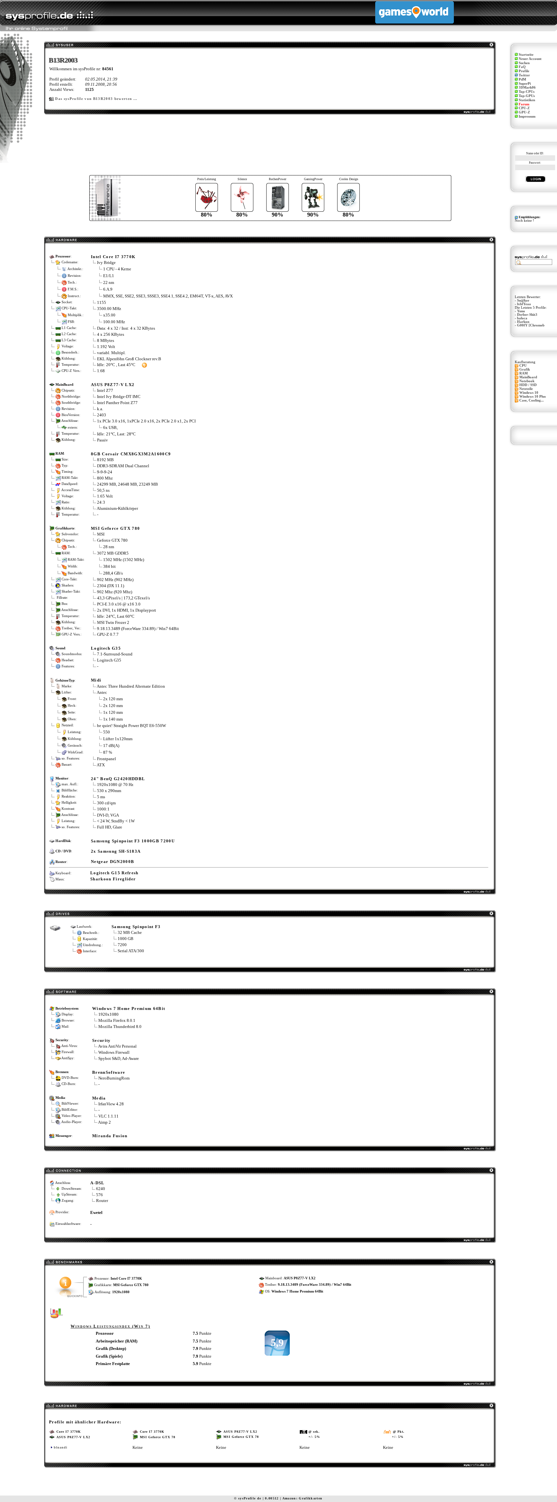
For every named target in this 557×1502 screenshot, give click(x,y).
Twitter (524, 75)
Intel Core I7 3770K (113, 256)
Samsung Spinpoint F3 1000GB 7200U (133, 840)
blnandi (60, 1447)
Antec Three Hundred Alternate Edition (131, 686)
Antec (102, 692)
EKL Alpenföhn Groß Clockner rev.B (129, 358)
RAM (523, 373)
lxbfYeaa (524, 304)
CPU (523, 365)
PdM (522, 79)
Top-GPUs (527, 96)
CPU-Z (524, 108)
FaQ (522, 67)
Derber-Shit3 (527, 314)
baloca (522, 318)
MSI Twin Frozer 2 (113, 622)
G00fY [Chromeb (530, 325)
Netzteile (526, 389)
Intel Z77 (105, 390)
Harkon (523, 322)
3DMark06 (527, 87)
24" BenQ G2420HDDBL (118, 778)
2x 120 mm (113, 698)
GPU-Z (524, 112)
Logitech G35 (106, 648)
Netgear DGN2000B (112, 861)
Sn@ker (523, 300)
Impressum (527, 116)
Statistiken (527, 100)
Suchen (524, 63)
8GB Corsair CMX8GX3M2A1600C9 (131, 453)
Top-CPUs (526, 91)
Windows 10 (528, 392)
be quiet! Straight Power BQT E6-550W (131, 725)
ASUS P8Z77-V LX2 (112, 384)
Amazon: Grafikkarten (302, 1498)
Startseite (526, 54)
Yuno (521, 311)
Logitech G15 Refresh (114, 872)
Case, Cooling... (531, 400)
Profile (524, 71)
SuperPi (525, 83)
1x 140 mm (113, 719)
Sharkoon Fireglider (113, 879)
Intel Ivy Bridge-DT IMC (119, 396)
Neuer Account (530, 59)
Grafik (524, 369)
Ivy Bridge (106, 262)
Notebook (526, 381)
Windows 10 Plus (532, 396)
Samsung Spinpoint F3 (136, 926)
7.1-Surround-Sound (114, 654)
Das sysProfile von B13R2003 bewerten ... (96, 99)
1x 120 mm (113, 712)
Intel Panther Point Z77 (117, 402)
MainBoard (528, 377)
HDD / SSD (528, 385)
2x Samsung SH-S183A (116, 851)
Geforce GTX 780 (112, 540)
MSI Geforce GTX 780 (115, 528)
